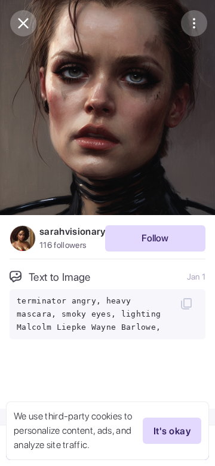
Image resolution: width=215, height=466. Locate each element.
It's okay (172, 431)
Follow (155, 238)
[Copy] (186, 303)
